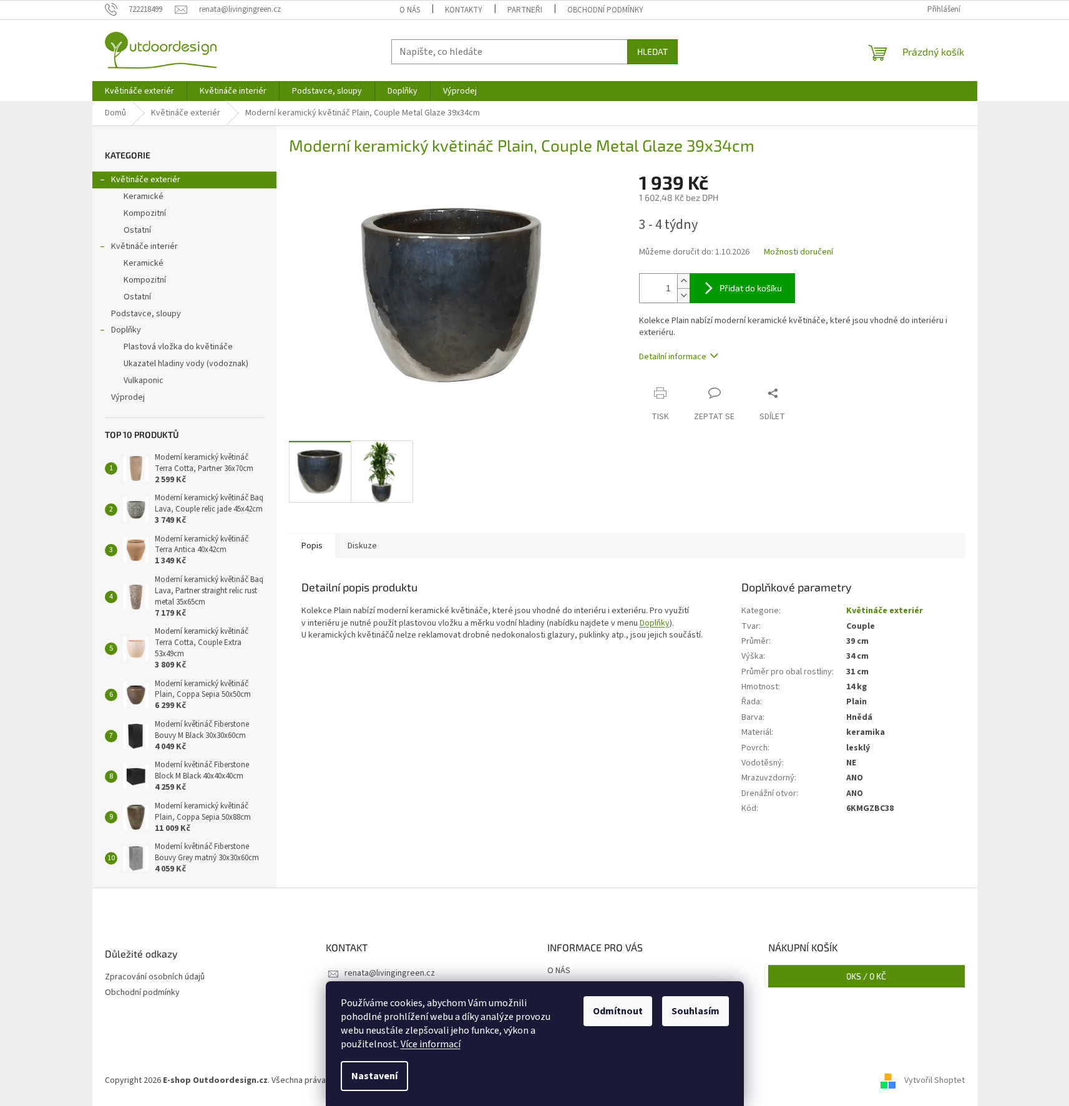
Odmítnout (618, 1011)
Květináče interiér (144, 246)
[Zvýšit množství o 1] (683, 281)
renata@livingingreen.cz (389, 973)
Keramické (144, 196)
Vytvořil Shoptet (934, 1080)
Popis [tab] (312, 546)
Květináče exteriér (145, 179)
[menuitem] (139, 91)
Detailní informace (672, 357)
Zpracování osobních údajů (155, 977)
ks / (866, 976)
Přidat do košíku (751, 288)
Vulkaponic (144, 380)
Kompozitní (145, 213)
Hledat (652, 51)
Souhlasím (695, 1011)
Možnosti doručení (798, 252)
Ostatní (137, 230)
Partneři (524, 10)
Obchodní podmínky (605, 10)
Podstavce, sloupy (146, 314)
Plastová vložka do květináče (178, 347)
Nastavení (374, 1076)
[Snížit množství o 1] (683, 295)
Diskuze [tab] (362, 546)
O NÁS (409, 10)
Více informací (431, 1044)
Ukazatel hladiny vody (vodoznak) (186, 363)
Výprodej (128, 397)
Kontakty (463, 10)
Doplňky (126, 330)
